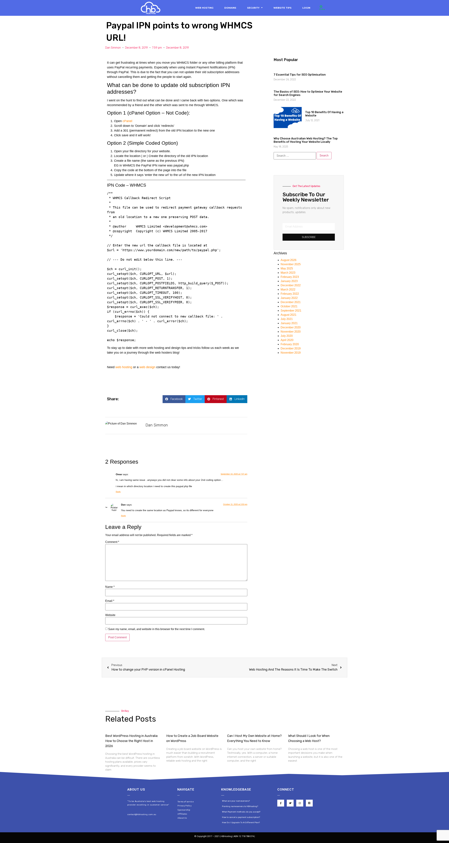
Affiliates (182, 814)
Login (306, 7)
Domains (230, 7)
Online (322, 9)
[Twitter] (290, 803)
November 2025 (291, 264)
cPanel (127, 121)
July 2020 (287, 335)
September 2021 (291, 310)
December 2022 (291, 285)
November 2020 (291, 331)
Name (110, 587)
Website (110, 615)
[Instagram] (299, 803)
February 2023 (290, 276)
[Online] (321, 6)
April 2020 (287, 340)
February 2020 (290, 344)
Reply (118, 492)
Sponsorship (183, 810)
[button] (174, 399)
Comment (112, 542)
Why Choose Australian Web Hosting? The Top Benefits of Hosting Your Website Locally (306, 140)
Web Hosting (204, 7)
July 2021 (287, 318)
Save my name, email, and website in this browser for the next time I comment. (156, 629)
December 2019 (291, 348)
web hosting (123, 367)
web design (147, 367)
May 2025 (287, 268)
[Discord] (309, 803)
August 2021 (288, 314)
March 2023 (288, 272)
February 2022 (290, 293)
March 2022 (288, 289)
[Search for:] (295, 155)
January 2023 (289, 281)
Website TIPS (282, 7)
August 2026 (288, 260)
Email (109, 601)
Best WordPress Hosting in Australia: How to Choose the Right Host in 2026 (131, 741)
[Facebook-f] (280, 803)
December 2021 (291, 302)
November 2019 (291, 352)
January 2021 (289, 323)
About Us (182, 818)
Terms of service (185, 801)
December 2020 (291, 327)
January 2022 (289, 297)
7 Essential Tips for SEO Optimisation (300, 74)
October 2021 (289, 306)
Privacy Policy (184, 805)
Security (253, 7)
